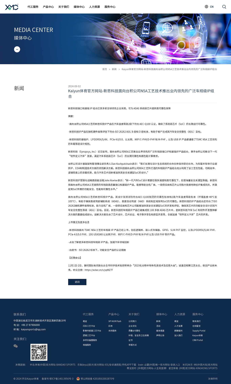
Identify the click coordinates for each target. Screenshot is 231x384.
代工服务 (33, 6)
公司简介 (133, 321)
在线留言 (196, 326)
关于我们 (63, 6)
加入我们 (178, 335)
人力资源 (94, 6)
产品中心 (48, 6)
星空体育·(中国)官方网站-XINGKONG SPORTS (193, 368)
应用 (110, 326)
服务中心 (110, 6)
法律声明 (212, 379)
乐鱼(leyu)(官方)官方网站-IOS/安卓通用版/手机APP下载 (106, 365)
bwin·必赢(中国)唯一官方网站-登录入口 (159, 365)
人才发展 (178, 326)
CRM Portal (197, 340)
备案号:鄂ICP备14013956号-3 (57, 379)
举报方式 (133, 345)
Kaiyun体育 (197, 335)
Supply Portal (198, 331)
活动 (158, 326)
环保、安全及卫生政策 (139, 335)
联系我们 (196, 321)
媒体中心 (79, 6)
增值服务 (87, 345)
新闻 (114, 69)
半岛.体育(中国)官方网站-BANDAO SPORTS (52, 365)
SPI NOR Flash (114, 321)
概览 (85, 321)
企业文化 (133, 326)
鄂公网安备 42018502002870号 (97, 379)
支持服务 (112, 331)
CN (212, 6)
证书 (131, 340)
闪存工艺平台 (89, 326)
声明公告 (160, 335)
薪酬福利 (178, 331)
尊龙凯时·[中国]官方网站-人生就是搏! (147, 368)
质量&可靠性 (134, 331)
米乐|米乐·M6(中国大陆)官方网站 (199, 365)
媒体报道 (160, 331)
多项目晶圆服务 (90, 340)
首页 (104, 69)
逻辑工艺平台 (89, 335)
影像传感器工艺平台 (92, 331)
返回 (77, 282)
